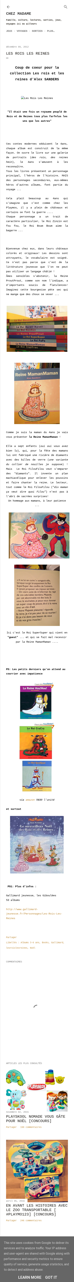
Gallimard (57, 942)
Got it (51, 1277)
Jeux (9, 31)
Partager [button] (11, 937)
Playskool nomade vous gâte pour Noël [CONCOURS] (35, 1118)
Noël (32, 948)
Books (45, 942)
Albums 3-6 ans (30, 942)
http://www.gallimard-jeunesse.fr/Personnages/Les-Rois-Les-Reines (34, 914)
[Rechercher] (65, 6)
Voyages (22, 31)
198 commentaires (31, 1127)
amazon (30, 799)
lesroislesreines (16, 948)
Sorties (37, 31)
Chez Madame (18, 14)
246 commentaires (31, 1220)
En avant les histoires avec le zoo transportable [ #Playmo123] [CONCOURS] (37, 1210)
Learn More (29, 1277)
